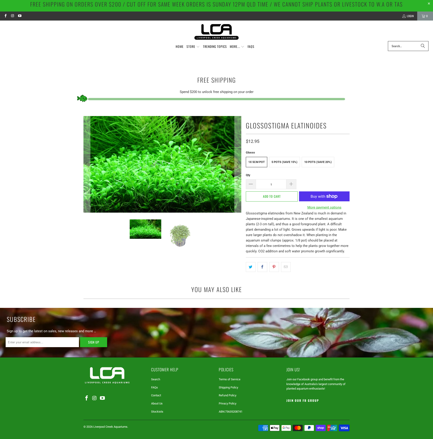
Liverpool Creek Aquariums (110, 426)
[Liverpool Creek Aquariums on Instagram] (12, 16)
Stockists (157, 411)
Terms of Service (229, 379)
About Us (157, 403)
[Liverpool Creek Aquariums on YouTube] (19, 16)
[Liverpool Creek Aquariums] (216, 32)
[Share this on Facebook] (262, 267)
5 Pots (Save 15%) (284, 162)
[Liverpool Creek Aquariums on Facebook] (5, 16)
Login (410, 16)
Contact (156, 395)
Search (155, 379)
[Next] (238, 164)
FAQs (154, 387)
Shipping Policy (228, 387)
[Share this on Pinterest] (274, 267)
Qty (248, 175)
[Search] (422, 46)
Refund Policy (227, 395)
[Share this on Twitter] (251, 267)
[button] (193, 46)
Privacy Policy (227, 403)
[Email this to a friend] (286, 267)
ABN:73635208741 (230, 411)
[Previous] (86, 164)
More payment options (324, 207)
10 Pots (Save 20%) (318, 162)
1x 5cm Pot (256, 162)
